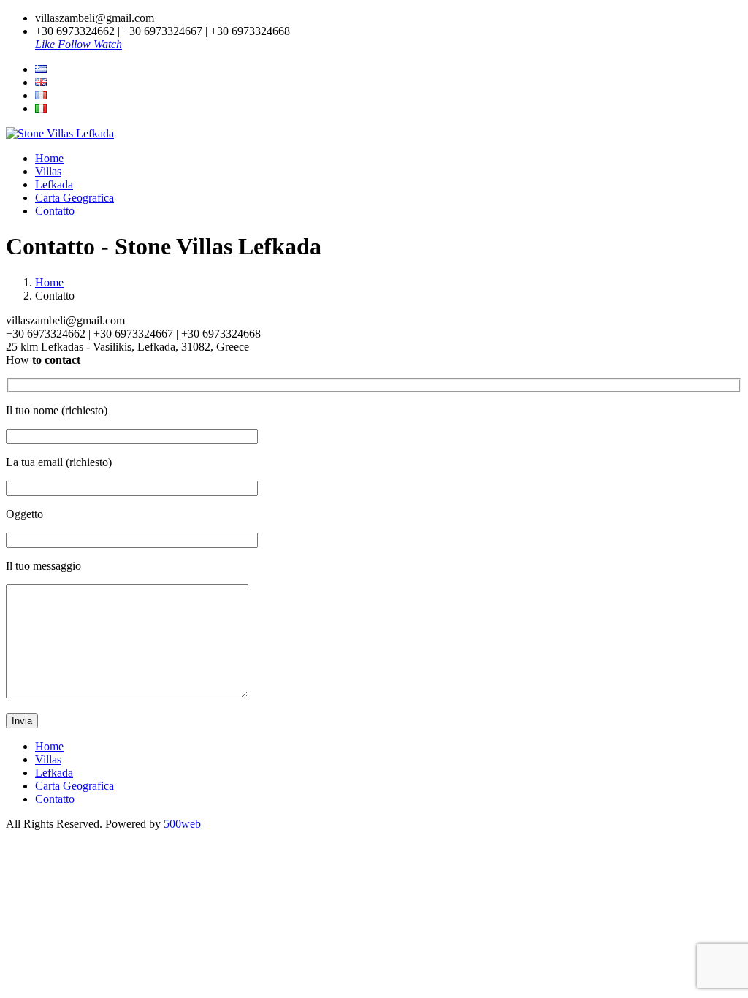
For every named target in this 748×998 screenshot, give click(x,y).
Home (49, 158)
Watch (108, 44)
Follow (76, 44)
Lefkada (54, 184)
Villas (48, 171)
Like (46, 44)
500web (182, 824)
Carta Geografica (74, 197)
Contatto (55, 211)
